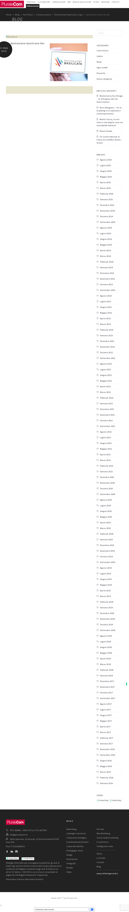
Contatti (116, 2)
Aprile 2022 (105, 386)
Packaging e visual (74, 850)
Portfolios (28, 14)
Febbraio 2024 (106, 261)
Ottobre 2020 (106, 488)
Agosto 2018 (106, 636)
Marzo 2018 (105, 664)
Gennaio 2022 (106, 403)
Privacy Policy (103, 800)
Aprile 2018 (105, 658)
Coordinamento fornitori (77, 842)
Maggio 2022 (106, 381)
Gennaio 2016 (106, 783)
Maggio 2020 (106, 517)
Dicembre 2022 (107, 341)
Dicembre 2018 (107, 613)
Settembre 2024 (107, 222)
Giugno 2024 (106, 239)
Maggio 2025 (106, 176)
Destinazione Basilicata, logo (68, 14)
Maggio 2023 (106, 313)
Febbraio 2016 (106, 777)
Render (69, 867)
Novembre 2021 (107, 415)
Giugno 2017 (106, 715)
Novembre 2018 (107, 619)
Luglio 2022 (105, 369)
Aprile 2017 (105, 726)
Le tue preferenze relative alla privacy (72, 909)
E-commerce (103, 842)
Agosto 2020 (106, 500)
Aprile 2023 (105, 318)
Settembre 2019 (107, 562)
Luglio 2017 (105, 709)
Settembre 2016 (107, 755)
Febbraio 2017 (106, 738)
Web (69, 2)
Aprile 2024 (105, 250)
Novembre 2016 (107, 749)
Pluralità (101, 73)
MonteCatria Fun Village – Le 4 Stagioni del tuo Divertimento (110, 99)
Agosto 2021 (106, 432)
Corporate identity (74, 846)
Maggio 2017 (106, 721)
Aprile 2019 (105, 590)
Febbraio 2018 (106, 670)
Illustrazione (44, 2)
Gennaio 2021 (106, 471)
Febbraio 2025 (106, 193)
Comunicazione (59, 2)
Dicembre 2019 (107, 545)
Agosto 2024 (106, 227)
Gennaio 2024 (106, 267)
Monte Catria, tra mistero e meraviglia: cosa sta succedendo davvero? (110, 122)
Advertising (71, 829)
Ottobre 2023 (106, 284)
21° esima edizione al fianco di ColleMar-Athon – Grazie (109, 139)
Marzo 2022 (105, 392)
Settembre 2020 (107, 494)
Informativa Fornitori (34, 879)
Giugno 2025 (106, 171)
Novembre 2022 (107, 347)
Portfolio (31, 2)
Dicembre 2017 (107, 681)
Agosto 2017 (106, 704)
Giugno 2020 (106, 511)
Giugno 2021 (106, 443)
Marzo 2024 (105, 256)
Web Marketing (103, 833)
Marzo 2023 (105, 324)
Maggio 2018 (106, 653)
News (99, 62)
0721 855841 (15, 830)
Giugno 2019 (106, 579)
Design (69, 855)
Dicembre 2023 (107, 273)
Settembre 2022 (107, 358)
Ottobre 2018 (106, 624)
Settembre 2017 (107, 698)
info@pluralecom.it (18, 834)
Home (9, 14)
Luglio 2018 (105, 641)
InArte (100, 56)
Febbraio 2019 (106, 602)
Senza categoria (104, 79)
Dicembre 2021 (107, 409)
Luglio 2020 (105, 505)
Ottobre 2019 (106, 556)
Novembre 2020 (107, 483)
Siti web (100, 829)
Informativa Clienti (14, 879)
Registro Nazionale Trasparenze (33, 875)
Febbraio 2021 (106, 466)
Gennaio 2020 (106, 539)
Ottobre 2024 (106, 216)
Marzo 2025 (105, 188)
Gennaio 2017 (106, 743)
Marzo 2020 (105, 528)
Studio (96, 2)
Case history (102, 50)
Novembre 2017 (107, 687)
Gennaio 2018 (106, 675)
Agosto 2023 (106, 296)
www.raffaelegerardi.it (107, 873)
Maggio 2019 (106, 585)
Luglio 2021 (105, 437)
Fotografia (71, 863)
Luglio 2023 (105, 301)
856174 (26, 830)
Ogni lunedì (102, 67)
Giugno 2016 (106, 760)
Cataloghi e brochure (76, 833)
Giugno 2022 (106, 375)
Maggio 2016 (106, 766)
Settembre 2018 (107, 630)
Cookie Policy (116, 800)
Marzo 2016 (105, 772)
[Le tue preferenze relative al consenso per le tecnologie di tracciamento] (126, 684)
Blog (17, 14)
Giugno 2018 (106, 647)
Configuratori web (105, 846)
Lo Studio (101, 858)
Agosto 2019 (106, 568)
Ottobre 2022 (106, 352)
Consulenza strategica (76, 837)
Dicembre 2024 (107, 205)
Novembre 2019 (107, 551)
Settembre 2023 (107, 290)
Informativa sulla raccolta (45, 909)
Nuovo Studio (106, 131)
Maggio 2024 (106, 244)
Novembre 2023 (107, 279)
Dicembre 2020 (107, 477)
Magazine (105, 2)
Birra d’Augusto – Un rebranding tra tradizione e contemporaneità (109, 110)
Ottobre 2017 (106, 692)
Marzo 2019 (105, 596)
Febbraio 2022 (106, 398)
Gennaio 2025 (106, 199)
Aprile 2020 (105, 522)
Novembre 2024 (107, 210)
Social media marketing (107, 837)
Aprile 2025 (105, 182)
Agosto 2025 (106, 159)
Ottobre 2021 (106, 420)
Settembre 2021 (107, 426)
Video (69, 872)
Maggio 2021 (106, 449)
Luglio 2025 (105, 165)
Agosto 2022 (106, 364)
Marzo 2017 (105, 732)
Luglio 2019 (105, 573)
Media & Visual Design (82, 2)
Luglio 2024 (105, 233)
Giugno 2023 (106, 307)
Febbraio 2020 (106, 534)
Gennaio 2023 (106, 335)
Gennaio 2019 (106, 607)
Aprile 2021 (105, 454)
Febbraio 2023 (106, 330)
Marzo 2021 (105, 460)
